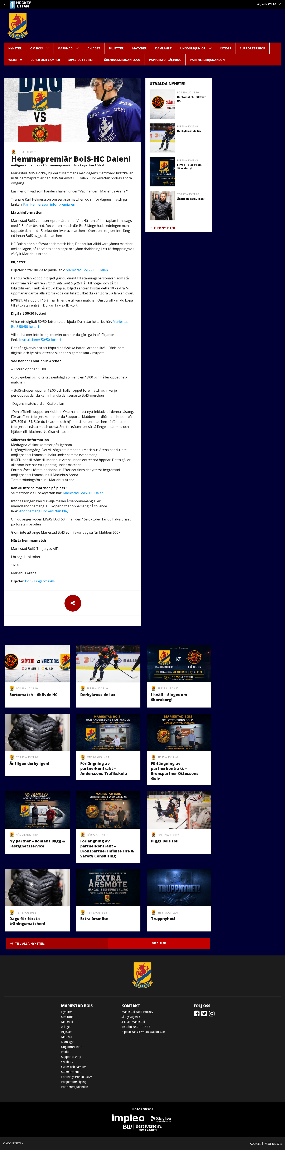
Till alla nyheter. (30, 943)
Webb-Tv (15, 60)
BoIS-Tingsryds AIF (40, 581)
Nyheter (15, 48)
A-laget (93, 48)
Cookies (255, 1143)
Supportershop (252, 48)
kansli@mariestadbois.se (148, 1032)
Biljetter (116, 48)
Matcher (139, 48)
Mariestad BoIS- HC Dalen (83, 493)
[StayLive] (161, 1118)
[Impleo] (128, 1118)
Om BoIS (36, 48)
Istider (225, 48)
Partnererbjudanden (207, 60)
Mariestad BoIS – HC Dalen (87, 270)
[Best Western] (142, 1127)
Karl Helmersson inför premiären (49, 204)
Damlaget (163, 48)
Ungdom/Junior (193, 48)
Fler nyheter (164, 228)
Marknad (65, 48)
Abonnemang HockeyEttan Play (43, 511)
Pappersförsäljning (165, 60)
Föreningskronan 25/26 (121, 60)
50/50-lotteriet (81, 60)
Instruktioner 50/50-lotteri (40, 339)
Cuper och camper (45, 60)
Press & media (273, 1143)
